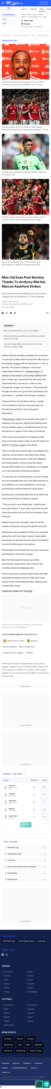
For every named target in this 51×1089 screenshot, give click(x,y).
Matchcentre (9, 1025)
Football (29, 653)
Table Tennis (35, 1051)
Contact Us (6, 1072)
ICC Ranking (32, 992)
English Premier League (21, 35)
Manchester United (12, 419)
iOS (12, 676)
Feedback (27, 1063)
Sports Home (6, 35)
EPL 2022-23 (33, 1005)
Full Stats (25, 825)
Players (30, 988)
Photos (30, 980)
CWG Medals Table (14, 854)
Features (31, 984)
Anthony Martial (10, 647)
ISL (5, 19)
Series (30, 972)
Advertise (5, 1063)
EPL (9, 9)
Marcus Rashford (26, 647)
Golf (20, 1045)
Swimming (20, 1051)
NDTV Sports (39, 667)
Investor (5, 1068)
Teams (6, 988)
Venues (7, 992)
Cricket (16, 664)
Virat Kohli (11, 860)
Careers (34, 1068)
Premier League (12, 363)
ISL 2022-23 (8, 1005)
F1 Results (28, 667)
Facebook (11, 670)
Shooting (8, 1051)
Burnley (34, 641)
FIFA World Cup (13, 847)
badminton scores (16, 667)
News (41, 9)
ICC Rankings (12, 873)
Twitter (30, 670)
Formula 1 (8, 1039)
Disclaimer (38, 1063)
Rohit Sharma (12, 879)
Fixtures (33, 9)
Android (5, 676)
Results (30, 976)
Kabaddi (38, 1045)
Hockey (30, 1039)
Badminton (8, 1045)
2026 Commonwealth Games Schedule (21, 867)
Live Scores (8, 972)
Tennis (20, 1039)
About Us (16, 1063)
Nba (28, 1045)
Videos (6, 984)
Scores (24, 9)
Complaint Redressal (19, 1068)
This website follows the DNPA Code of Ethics (19, 1077)
